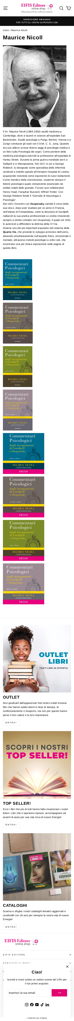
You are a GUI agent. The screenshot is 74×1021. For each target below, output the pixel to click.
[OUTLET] (37, 658)
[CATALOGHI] (37, 867)
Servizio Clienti (17, 963)
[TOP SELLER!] (37, 765)
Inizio (6, 30)
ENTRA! (11, 722)
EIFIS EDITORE (14, 955)
